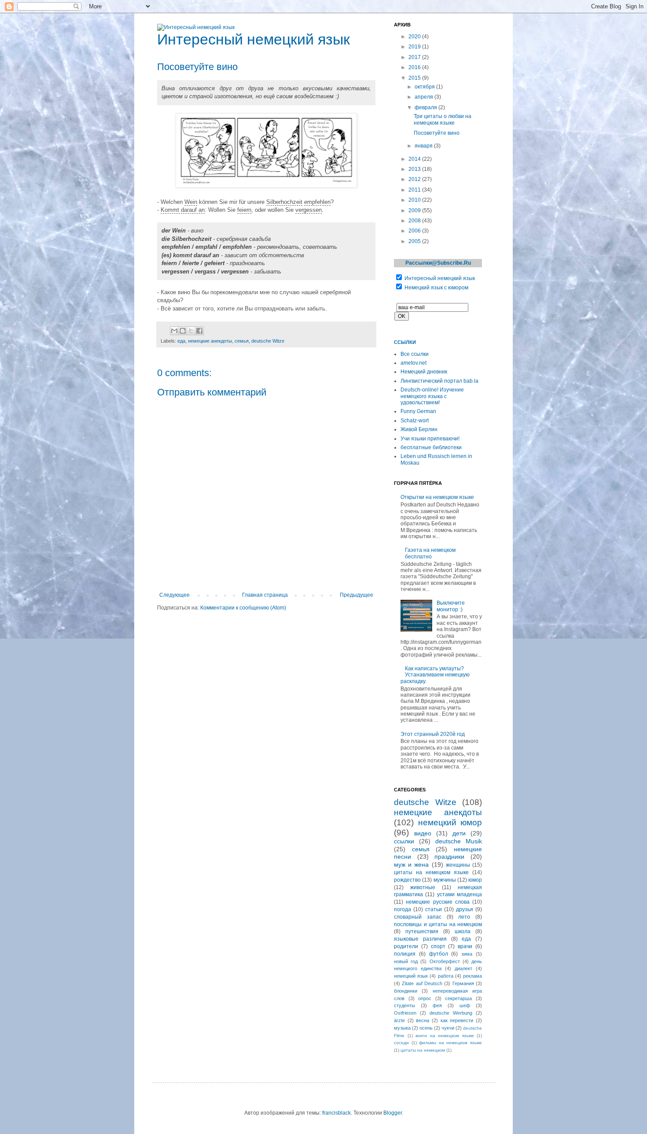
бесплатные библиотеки (431, 447)
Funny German (418, 411)
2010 (415, 200)
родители (406, 946)
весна (422, 1020)
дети (459, 833)
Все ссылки (415, 354)
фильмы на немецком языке (450, 1042)
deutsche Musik (458, 841)
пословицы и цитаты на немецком (438, 924)
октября (425, 87)
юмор (475, 880)
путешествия (421, 931)
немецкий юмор (450, 822)
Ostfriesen (405, 1013)
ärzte (399, 1020)
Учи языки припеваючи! (430, 439)
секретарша (458, 998)
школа (463, 931)
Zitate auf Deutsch (422, 983)
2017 (415, 57)
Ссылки (405, 342)
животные (422, 887)
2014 (415, 159)
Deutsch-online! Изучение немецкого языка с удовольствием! (432, 396)
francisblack (336, 1113)
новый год (406, 961)
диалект (463, 968)
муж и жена (411, 864)
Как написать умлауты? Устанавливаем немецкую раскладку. (435, 674)
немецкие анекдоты (210, 341)
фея (437, 1005)
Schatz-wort (415, 420)
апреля (424, 97)
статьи (433, 909)
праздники (449, 856)
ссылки (404, 841)
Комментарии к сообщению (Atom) (243, 608)
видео (422, 833)
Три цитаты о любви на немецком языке (442, 119)
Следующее (174, 595)
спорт (438, 946)
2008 (415, 221)
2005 (415, 241)
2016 (415, 67)
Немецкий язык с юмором (436, 287)
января (424, 146)
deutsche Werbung (451, 1013)
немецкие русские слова (438, 902)
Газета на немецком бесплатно (430, 553)
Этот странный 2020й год (433, 734)
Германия (463, 983)
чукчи (447, 1028)
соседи (401, 1042)
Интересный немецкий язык (439, 278)
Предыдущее (356, 595)
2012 (415, 179)
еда (181, 341)
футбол (438, 954)
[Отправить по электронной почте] (174, 330)
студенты (404, 1005)
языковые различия (420, 939)
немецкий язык (411, 976)
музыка (402, 1028)
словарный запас (417, 917)
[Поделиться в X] (191, 330)
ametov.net (413, 363)
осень (426, 1028)
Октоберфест (445, 961)
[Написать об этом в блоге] (182, 330)
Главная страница (265, 595)
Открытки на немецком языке (437, 497)
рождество (407, 880)
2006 (415, 231)
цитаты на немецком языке (431, 872)
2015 (415, 78)
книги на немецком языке (444, 1035)
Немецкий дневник (424, 372)
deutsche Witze (267, 341)
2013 (415, 169)
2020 (415, 36)
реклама (472, 976)
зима (466, 954)
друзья (464, 909)
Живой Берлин (419, 429)
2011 (415, 190)
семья (242, 341)
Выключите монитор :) (451, 606)
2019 (415, 47)
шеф (465, 1005)
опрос (424, 998)
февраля (426, 107)
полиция (404, 954)
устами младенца (459, 894)
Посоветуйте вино (437, 133)
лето (464, 917)
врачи (465, 946)
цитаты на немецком (423, 1050)
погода (402, 909)
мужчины (445, 880)
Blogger (392, 1113)
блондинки (405, 991)
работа (445, 976)
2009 (415, 210)
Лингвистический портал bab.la (439, 381)
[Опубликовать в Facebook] (199, 330)
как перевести (457, 1020)
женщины (458, 865)
